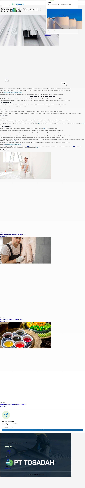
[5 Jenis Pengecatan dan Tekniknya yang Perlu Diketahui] (25, 263)
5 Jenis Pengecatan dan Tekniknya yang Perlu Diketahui (11, 319)
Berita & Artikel (9, 452)
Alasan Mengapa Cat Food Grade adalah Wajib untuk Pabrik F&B (13, 404)
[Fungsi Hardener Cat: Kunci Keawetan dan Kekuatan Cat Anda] (25, 178)
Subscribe (42, 429)
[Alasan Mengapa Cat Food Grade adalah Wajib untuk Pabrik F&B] (25, 348)
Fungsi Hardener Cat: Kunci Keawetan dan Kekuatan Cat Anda (13, 234)
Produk (8, 459)
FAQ (7, 454)
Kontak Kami (9, 453)
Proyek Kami (9, 451)
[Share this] (66, 85)
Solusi (8, 460)
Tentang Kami (9, 450)
